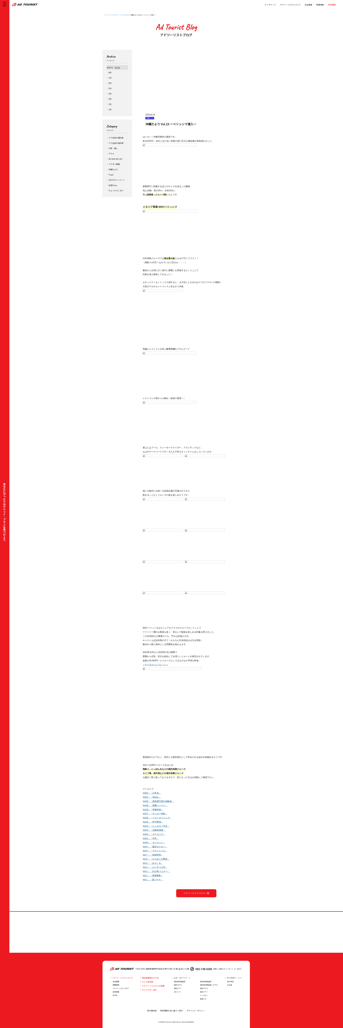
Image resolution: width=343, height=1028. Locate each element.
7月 (110, 77)
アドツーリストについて (290, 4)
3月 (110, 99)
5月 (110, 88)
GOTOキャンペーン (117, 180)
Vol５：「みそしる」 (153, 863)
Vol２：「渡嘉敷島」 (153, 875)
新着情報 (320, 4)
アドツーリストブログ (121, 15)
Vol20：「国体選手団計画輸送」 (158, 801)
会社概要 (308, 4)
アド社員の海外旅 (116, 143)
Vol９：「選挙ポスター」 (155, 847)
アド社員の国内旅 (116, 137)
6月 (110, 83)
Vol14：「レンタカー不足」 (156, 826)
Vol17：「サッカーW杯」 (155, 813)
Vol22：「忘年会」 (152, 793)
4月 (110, 93)
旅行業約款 (152, 1010)
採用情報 (332, 4)
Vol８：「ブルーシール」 (155, 851)
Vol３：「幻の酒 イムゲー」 (156, 871)
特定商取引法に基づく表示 (171, 1010)
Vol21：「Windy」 (152, 797)
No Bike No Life (115, 159)
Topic (111, 174)
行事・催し (113, 148)
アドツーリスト (25, 4)
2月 (110, 104)
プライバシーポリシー (195, 1010)
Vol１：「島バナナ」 (153, 880)
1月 (110, 109)
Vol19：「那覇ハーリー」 (155, 805)
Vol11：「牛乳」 (151, 838)
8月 (110, 72)
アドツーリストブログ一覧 (196, 893)
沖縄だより (113, 169)
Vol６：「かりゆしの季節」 (156, 859)
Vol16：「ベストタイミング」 (157, 818)
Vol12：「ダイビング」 (154, 834)
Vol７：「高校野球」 (153, 855)
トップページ (270, 4)
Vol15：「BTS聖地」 (153, 822)
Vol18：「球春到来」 (153, 809)
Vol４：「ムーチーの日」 (155, 867)
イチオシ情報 (114, 164)
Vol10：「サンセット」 (154, 842)
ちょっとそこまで (116, 190)
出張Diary (113, 185)
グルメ (111, 153)
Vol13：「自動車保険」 (154, 830)
